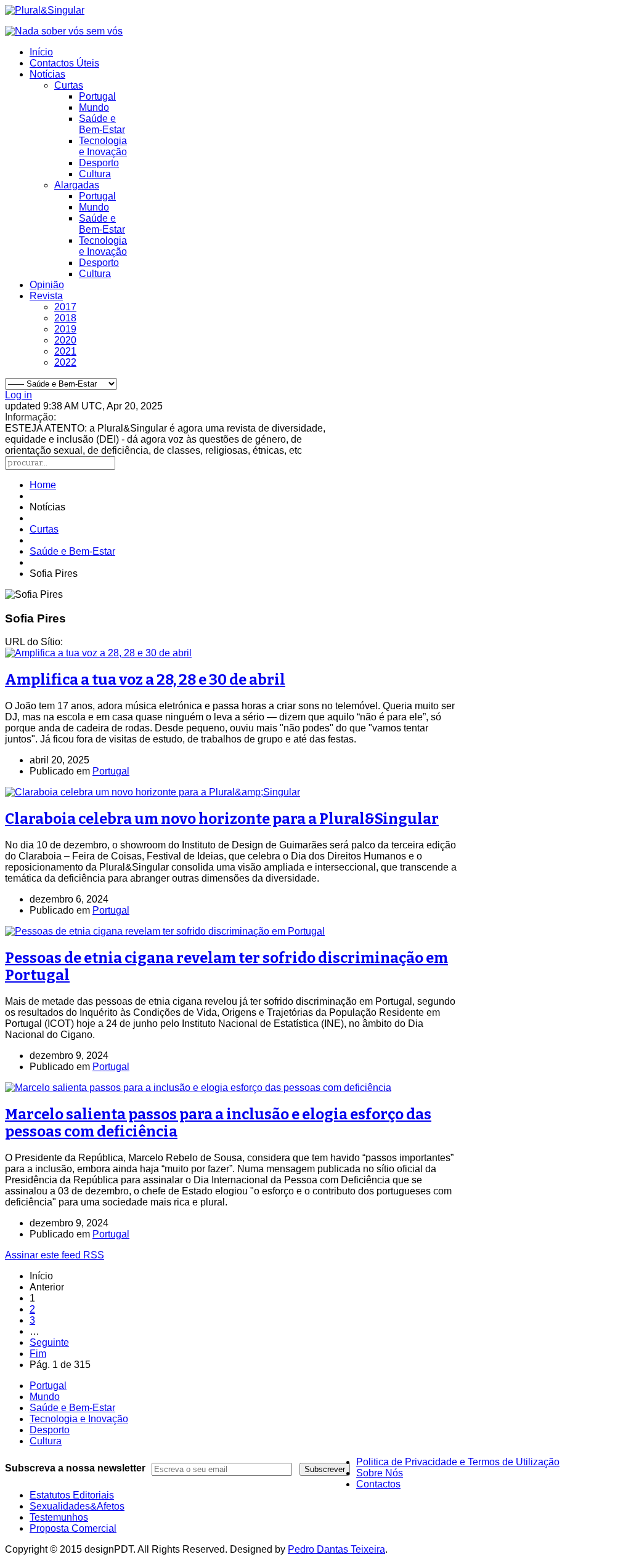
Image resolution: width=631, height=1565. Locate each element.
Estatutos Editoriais (72, 1495)
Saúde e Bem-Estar (102, 124)
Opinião (47, 285)
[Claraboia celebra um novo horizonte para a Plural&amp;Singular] (152, 792)
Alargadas (76, 185)
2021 (65, 351)
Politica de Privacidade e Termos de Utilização (458, 1462)
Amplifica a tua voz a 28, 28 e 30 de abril (145, 679)
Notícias (47, 74)
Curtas (68, 85)
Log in (18, 395)
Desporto (99, 163)
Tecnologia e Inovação (103, 146)
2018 (65, 318)
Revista (46, 296)
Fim (38, 1353)
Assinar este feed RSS (54, 1255)
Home (43, 485)
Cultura (95, 174)
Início (41, 52)
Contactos (378, 1484)
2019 (65, 329)
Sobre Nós (379, 1473)
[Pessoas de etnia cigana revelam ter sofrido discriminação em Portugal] (165, 931)
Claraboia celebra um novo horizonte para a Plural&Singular (222, 818)
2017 (65, 307)
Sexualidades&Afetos (77, 1506)
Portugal (97, 96)
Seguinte (49, 1342)
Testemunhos (59, 1517)
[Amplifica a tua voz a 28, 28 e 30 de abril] (98, 653)
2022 (65, 362)
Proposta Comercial (73, 1528)
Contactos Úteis (64, 63)
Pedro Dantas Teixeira (336, 1549)
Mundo (94, 107)
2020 (65, 340)
